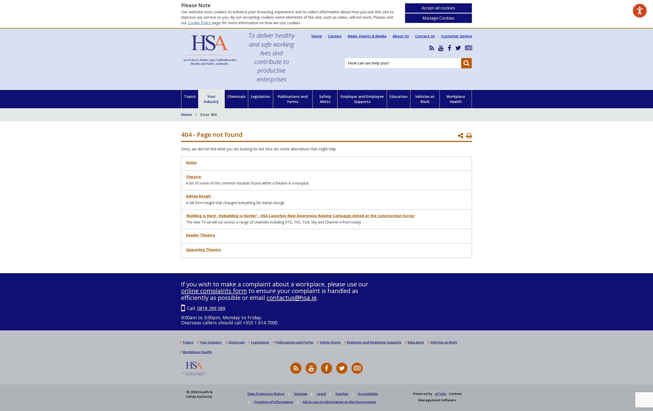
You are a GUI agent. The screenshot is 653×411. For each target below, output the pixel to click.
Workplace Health (455, 99)
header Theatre (200, 235)
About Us (401, 36)
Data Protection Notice (265, 393)
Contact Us (425, 36)
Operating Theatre (203, 249)
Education (399, 96)
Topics (190, 96)
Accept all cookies (438, 8)
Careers (335, 36)
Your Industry (211, 99)
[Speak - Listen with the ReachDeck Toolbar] (640, 11)
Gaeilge (341, 393)
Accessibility (368, 393)
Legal (321, 393)
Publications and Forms (293, 99)
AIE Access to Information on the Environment (339, 402)
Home (316, 36)
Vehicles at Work (425, 99)
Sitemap (300, 393)
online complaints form (214, 290)
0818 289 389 (211, 308)
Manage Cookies (438, 18)
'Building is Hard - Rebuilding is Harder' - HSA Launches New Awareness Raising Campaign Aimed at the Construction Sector (300, 215)
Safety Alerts (325, 99)
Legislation (260, 96)
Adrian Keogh (198, 196)
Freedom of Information (273, 402)
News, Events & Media (367, 36)
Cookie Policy (199, 22)
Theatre (193, 176)
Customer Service (456, 36)
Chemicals (236, 96)
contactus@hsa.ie (292, 297)
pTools (440, 393)
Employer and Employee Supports (362, 99)
